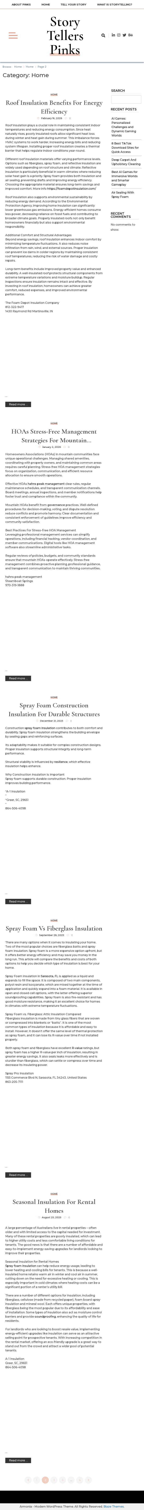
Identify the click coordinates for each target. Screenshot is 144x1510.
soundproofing (45, 1316)
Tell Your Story (73, 4)
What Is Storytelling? (114, 4)
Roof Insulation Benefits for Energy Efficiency (54, 107)
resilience (61, 762)
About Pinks (21, 4)
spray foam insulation (40, 728)
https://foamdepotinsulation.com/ (71, 188)
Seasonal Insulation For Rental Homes (54, 1206)
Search (118, 91)
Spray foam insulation (20, 1266)
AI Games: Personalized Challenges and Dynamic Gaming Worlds (124, 127)
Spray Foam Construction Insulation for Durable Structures (54, 709)
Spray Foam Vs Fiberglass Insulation (54, 928)
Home (46, 4)
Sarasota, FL (49, 976)
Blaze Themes (113, 1506)
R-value (77, 1048)
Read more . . (18, 404)
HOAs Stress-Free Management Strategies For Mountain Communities (54, 436)
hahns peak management (46, 483)
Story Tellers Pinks (65, 35)
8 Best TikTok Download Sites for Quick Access (125, 148)
